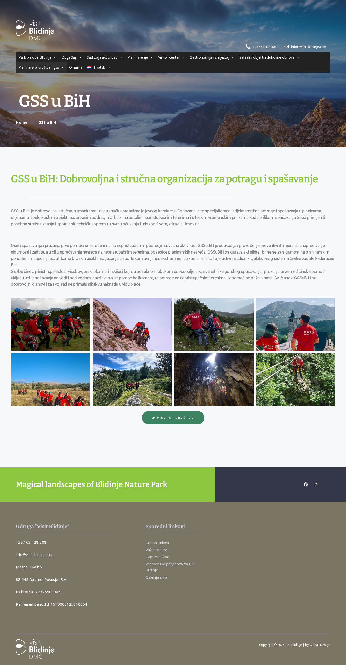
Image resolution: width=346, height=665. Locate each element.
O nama (75, 67)
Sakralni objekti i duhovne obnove (267, 57)
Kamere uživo (157, 556)
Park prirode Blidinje (34, 57)
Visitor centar (169, 57)
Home (21, 122)
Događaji (69, 57)
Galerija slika (156, 577)
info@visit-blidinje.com (308, 46)
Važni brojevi (157, 549)
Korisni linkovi (157, 542)
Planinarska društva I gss (38, 67)
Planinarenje (138, 57)
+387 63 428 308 (264, 46)
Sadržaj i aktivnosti (102, 57)
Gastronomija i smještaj (209, 57)
